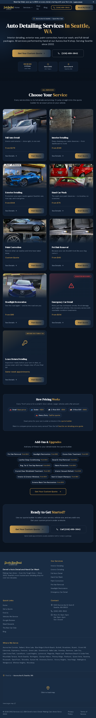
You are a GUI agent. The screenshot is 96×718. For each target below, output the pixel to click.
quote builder (66, 421)
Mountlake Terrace (10, 657)
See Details (10, 156)
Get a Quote (8, 609)
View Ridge (71, 660)
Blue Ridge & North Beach (45, 647)
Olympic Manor (45, 657)
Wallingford (81, 660)
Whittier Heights (19, 663)
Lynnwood (42, 653)
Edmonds (6, 650)
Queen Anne (77, 657)
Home (17, 7)
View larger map (8, 703)
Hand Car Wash (57, 577)
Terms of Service (83, 713)
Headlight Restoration (59, 588)
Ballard (21, 647)
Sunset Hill (34, 660)
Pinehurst (67, 657)
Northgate (34, 657)
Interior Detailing (57, 566)
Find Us (38, 7)
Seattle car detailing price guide (70, 426)
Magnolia (50, 653)
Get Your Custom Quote (30, 53)
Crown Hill (82, 647)
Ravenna (86, 657)
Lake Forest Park (9, 653)
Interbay (61, 650)
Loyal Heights (32, 653)
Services (26, 7)
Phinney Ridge (57, 657)
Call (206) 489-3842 (70, 529)
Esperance (15, 650)
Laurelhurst (21, 653)
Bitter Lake (30, 647)
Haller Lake (53, 650)
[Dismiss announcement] (93, 2)
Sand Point (16, 660)
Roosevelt (7, 660)
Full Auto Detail (56, 573)
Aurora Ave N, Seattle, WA (23, 675)
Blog (45, 7)
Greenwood (43, 650)
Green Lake (33, 650)
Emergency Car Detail (59, 592)
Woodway (31, 663)
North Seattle (23, 657)
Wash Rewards (8, 624)
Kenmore (69, 650)
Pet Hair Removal (57, 584)
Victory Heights (60, 660)
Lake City (77, 650)
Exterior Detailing (57, 569)
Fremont (24, 650)
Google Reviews (9, 620)
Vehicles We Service (10, 616)
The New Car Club (10, 628)
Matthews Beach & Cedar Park (77, 653)
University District (46, 660)
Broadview (66, 647)
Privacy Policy (71, 713)
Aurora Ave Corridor (10, 647)
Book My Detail (84, 7)
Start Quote (36, 156)
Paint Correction (57, 581)
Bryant (74, 647)
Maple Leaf (59, 653)
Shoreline (25, 660)
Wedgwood (7, 663)
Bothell (58, 647)
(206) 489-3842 (63, 7)
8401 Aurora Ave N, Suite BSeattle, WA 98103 (64, 606)
